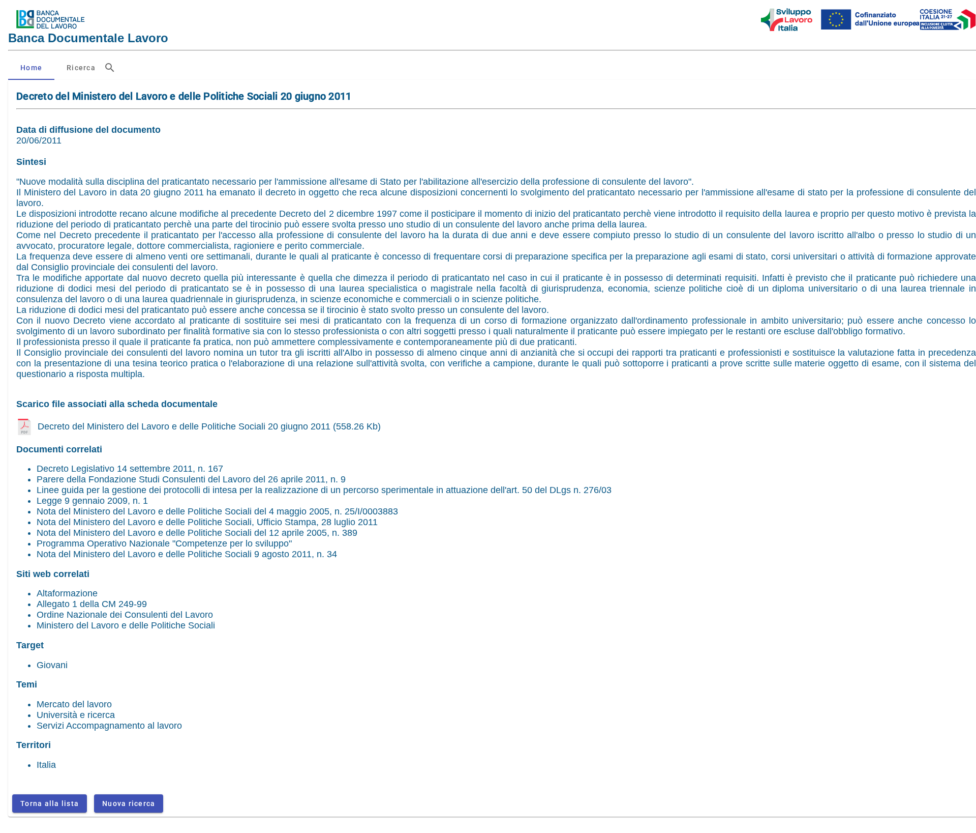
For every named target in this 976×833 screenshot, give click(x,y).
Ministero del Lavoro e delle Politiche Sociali (126, 625)
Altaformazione (67, 593)
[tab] (31, 67)
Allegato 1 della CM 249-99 (92, 604)
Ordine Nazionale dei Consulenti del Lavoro (125, 615)
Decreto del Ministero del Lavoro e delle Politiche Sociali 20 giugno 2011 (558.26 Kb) (209, 426)
